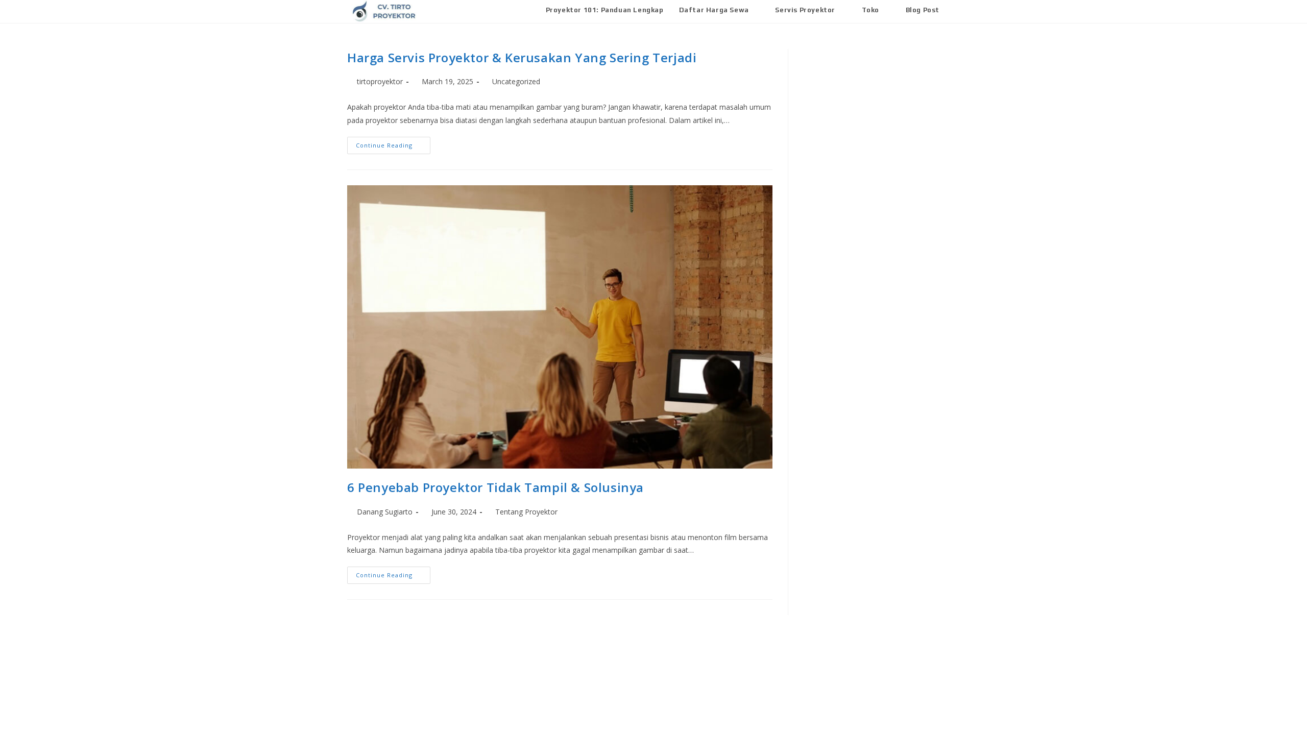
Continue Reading (393, 143)
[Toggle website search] (957, 10)
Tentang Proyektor (526, 512)
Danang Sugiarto (385, 512)
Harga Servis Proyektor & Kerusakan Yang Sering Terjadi (521, 57)
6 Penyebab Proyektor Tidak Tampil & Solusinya (495, 487)
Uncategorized (516, 81)
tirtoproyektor (380, 81)
